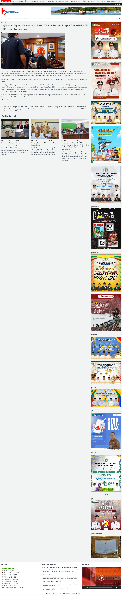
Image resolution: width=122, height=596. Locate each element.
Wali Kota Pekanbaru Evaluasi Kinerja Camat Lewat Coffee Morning (35, 1)
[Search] (119, 19)
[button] (101, 578)
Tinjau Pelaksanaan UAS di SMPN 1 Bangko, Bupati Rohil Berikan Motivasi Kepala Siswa (43, 143)
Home (4, 19)
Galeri (33, 19)
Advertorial (18, 19)
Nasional (40, 19)
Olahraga (55, 19)
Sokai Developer (74, 593)
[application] (101, 578)
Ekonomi (26, 19)
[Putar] (84, 587)
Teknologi (63, 19)
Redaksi (4, 32)
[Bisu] (116, 587)
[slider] (100, 587)
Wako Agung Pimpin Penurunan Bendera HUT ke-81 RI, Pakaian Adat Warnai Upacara (81, 1)
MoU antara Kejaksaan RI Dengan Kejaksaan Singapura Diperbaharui (12, 142)
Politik (47, 19)
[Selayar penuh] (118, 587)
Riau (9, 19)
